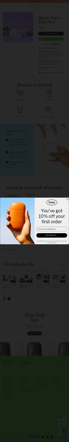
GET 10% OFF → (52, 235)
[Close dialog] (67, 199)
